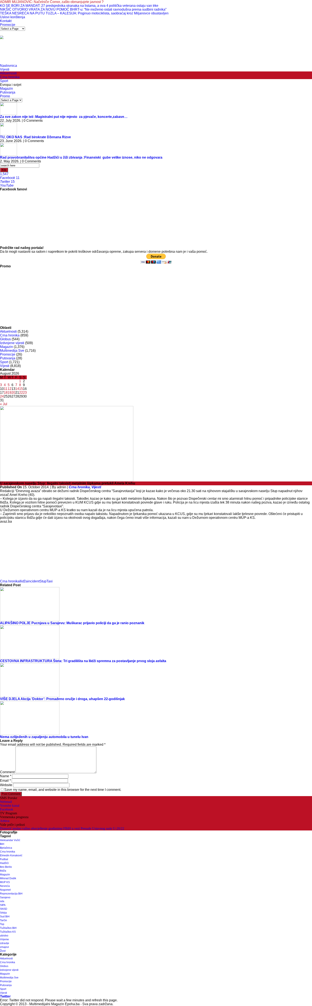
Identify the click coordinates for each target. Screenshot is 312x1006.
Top (2, 924)
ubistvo (4, 935)
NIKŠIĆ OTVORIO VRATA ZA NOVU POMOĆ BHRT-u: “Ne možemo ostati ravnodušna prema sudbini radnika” (83, 9)
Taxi (49, 581)
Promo (5, 96)
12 (9, 389)
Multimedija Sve (12, 350)
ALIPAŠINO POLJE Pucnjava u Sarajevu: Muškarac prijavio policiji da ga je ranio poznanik (72, 623)
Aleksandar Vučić (10, 840)
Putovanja (7, 92)
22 (21, 392)
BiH (2, 844)
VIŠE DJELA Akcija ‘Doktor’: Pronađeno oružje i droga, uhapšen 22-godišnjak (62, 699)
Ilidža (24, 581)
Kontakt (5, 21)
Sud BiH (5, 916)
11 (5, 389)
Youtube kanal (9, 805)
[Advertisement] (77, 53)
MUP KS (5, 882)
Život (3, 950)
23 (25, 392)
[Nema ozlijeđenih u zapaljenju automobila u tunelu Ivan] (29, 718)
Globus (5, 339)
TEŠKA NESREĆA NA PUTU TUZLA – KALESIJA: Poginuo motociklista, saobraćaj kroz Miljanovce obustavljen (84, 13)
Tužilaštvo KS (8, 931)
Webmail (6, 802)
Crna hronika (10, 77)
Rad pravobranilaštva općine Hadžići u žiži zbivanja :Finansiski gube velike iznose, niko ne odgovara (81, 157)
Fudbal (4, 859)
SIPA (3, 905)
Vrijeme (4, 939)
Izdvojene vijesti (12, 343)
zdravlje (4, 943)
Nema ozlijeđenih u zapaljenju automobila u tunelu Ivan (44, 737)
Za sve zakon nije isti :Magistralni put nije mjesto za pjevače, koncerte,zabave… (64, 117)
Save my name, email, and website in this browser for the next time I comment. (62, 789)
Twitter (5, 996)
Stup (42, 581)
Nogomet (5, 889)
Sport (4, 81)
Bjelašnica (6, 847)
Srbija (3, 912)
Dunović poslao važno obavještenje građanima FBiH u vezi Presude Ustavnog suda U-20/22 (62, 828)
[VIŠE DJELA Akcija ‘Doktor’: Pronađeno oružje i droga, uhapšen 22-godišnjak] (29, 680)
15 (21, 389)
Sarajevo (5, 897)
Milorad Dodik (8, 878)
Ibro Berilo (6, 866)
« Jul (3, 404)
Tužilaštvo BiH (8, 927)
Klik (4, 170)
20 (13, 392)
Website (6, 785)
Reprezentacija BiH (11, 893)
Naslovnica (8, 65)
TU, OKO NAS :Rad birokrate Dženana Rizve (35, 137)
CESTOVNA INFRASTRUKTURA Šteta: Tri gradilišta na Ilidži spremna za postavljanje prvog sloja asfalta (83, 661)
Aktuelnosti (8, 73)
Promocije (7, 25)
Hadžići (4, 863)
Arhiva (4, 821)
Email (5, 780)
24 (2, 396)
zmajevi (4, 947)
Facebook (6, 809)
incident (33, 581)
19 (9, 392)
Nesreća (5, 886)
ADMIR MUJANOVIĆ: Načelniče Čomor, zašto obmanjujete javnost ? (52, 2)
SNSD (3, 908)
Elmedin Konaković (11, 855)
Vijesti (4, 69)
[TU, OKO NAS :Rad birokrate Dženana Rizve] (8, 128)
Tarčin (3, 920)
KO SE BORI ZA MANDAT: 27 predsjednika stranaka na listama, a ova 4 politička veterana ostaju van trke (79, 5)
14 (17, 389)
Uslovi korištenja (12, 17)
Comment (7, 772)
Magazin (6, 88)
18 (6, 392)
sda (2, 901)
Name (5, 776)
